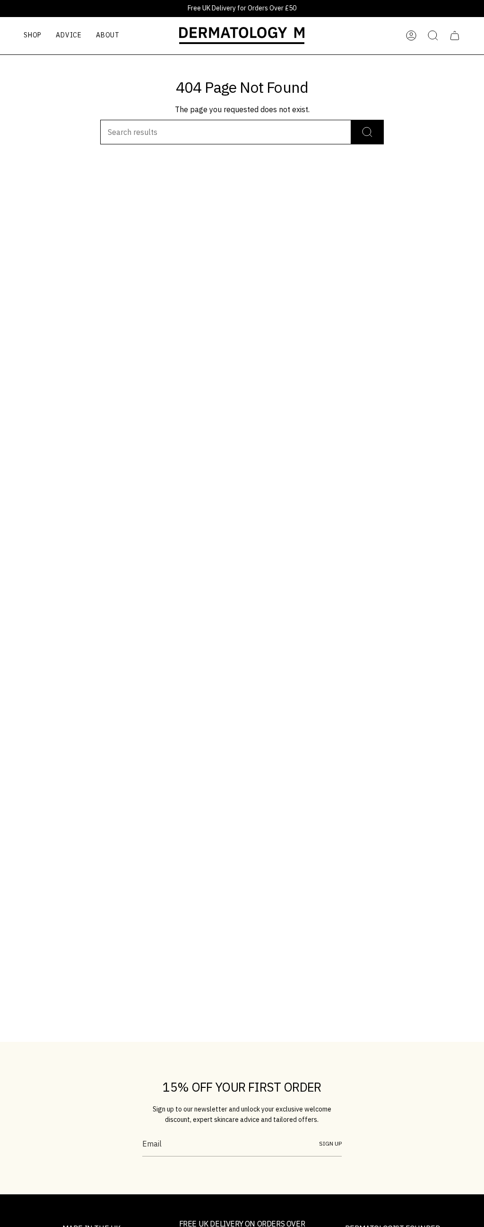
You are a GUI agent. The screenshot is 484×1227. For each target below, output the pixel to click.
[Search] (367, 132)
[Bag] (455, 35)
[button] (33, 35)
